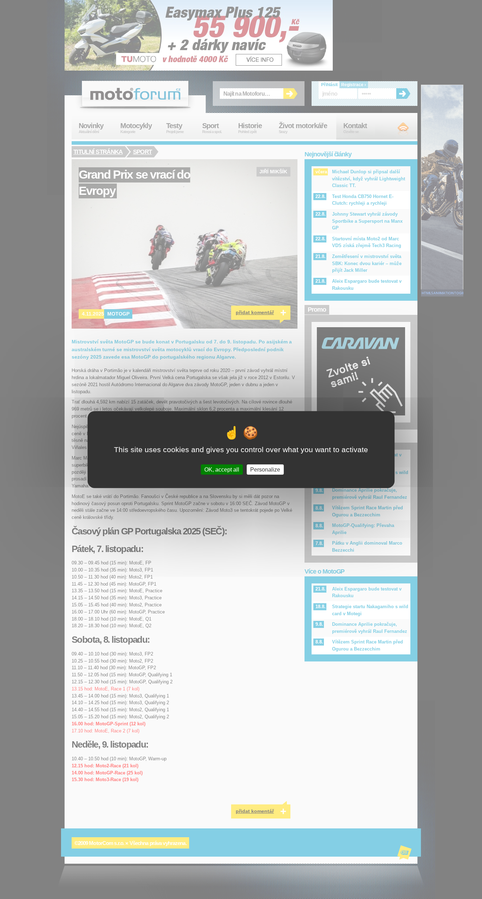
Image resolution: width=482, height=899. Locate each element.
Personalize (265, 470)
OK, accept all (221, 470)
